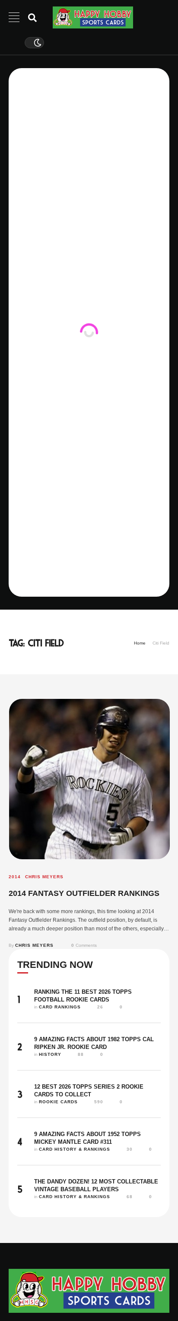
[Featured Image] (89, 779)
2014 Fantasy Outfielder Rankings (84, 893)
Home (140, 643)
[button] (155, 1285)
